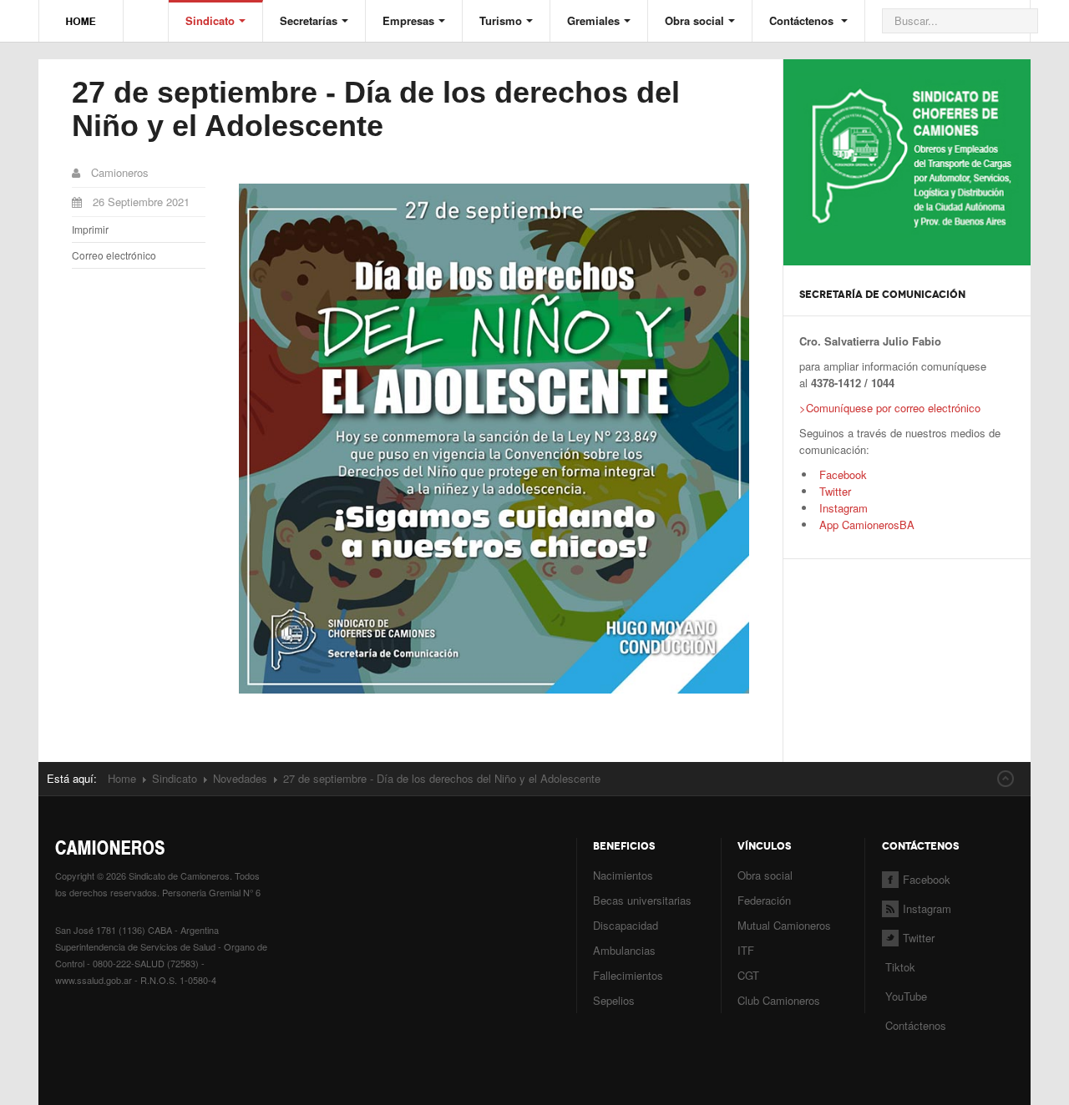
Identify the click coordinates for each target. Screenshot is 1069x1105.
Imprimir (90, 229)
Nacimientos (623, 875)
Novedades (240, 778)
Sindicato (210, 20)
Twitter (835, 491)
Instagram (842, 508)
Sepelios (614, 1000)
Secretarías (308, 20)
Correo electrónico (114, 255)
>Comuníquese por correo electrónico (889, 408)
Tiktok (900, 967)
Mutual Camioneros (784, 925)
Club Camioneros (778, 1000)
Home (122, 778)
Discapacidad (625, 925)
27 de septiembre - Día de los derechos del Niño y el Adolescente (376, 109)
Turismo (500, 20)
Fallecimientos (628, 975)
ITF (745, 950)
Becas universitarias (642, 900)
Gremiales (593, 20)
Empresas (408, 20)
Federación (764, 900)
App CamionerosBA (865, 524)
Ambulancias (624, 950)
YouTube (904, 996)
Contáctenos (803, 20)
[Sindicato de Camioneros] (81, 13)
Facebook (843, 474)
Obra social (694, 20)
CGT (748, 975)
